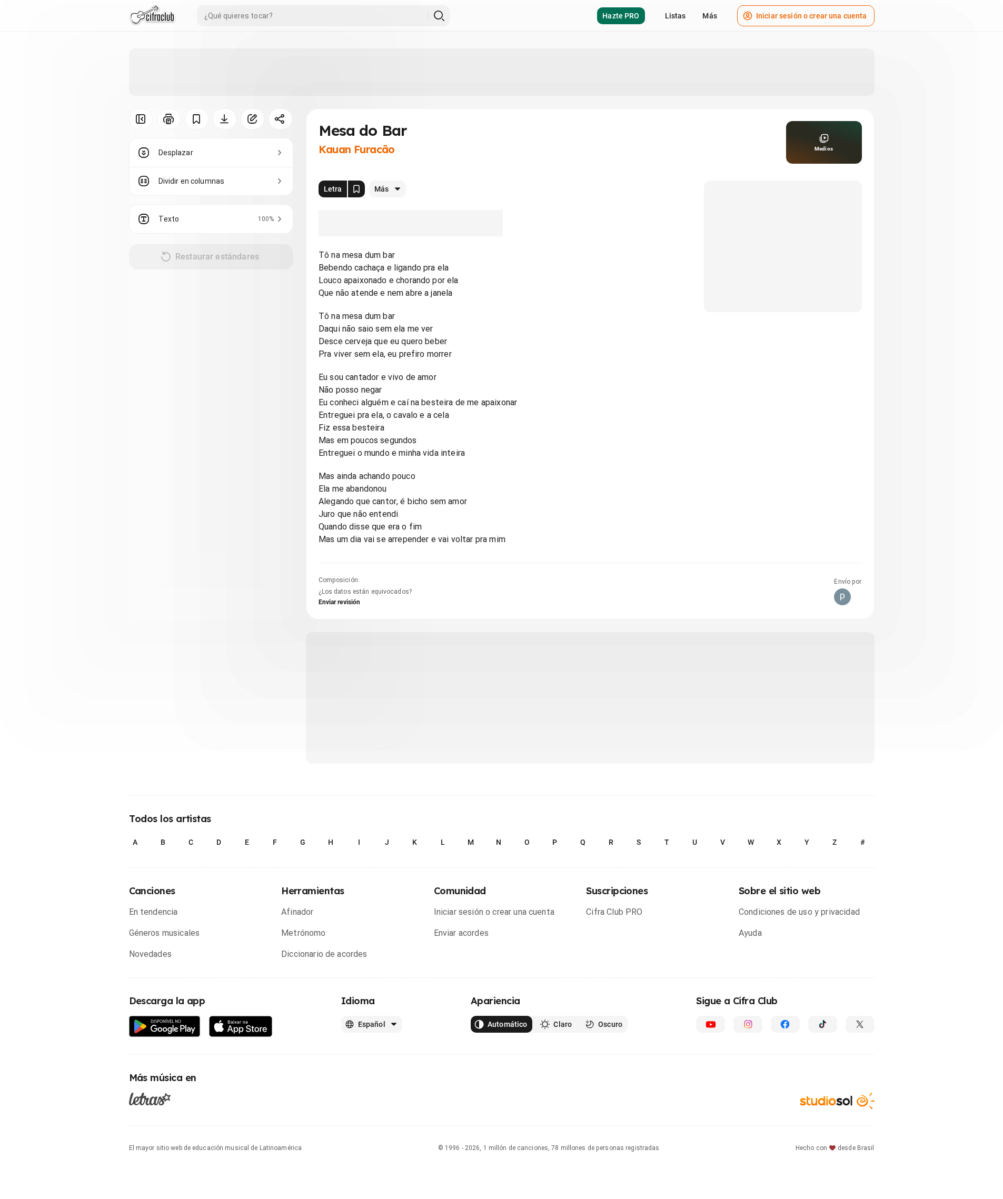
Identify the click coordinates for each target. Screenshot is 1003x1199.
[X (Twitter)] (860, 1024)
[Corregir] (252, 118)
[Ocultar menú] (141, 118)
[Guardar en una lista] (196, 118)
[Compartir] (280, 118)
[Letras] (150, 1099)
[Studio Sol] (837, 1101)
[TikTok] (822, 1024)
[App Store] (241, 1026)
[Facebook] (785, 1024)
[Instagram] (747, 1024)
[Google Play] (165, 1026)
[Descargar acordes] (224, 118)
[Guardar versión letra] (356, 189)
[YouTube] (710, 1024)
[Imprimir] (169, 118)
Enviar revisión (340, 602)
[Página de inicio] (152, 15)
